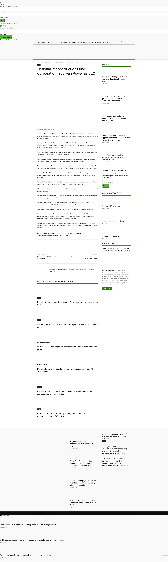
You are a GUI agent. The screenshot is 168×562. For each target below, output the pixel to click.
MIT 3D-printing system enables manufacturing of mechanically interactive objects (83, 483)
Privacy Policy (120, 513)
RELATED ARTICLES (45, 281)
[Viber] (66, 81)
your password (4, 17)
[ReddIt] (62, 81)
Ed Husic (63, 233)
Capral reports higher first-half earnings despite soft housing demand (114, 79)
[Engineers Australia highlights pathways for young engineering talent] (84, 436)
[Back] (0, 3)
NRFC (61, 235)
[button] (129, 57)
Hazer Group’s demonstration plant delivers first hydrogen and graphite (84, 258)
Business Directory (109, 194)
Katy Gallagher (77, 233)
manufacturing (82, 134)
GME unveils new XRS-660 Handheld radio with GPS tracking (50, 258)
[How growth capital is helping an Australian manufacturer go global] (116, 260)
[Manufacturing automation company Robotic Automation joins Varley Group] (67, 292)
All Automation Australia (112, 236)
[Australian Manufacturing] (49, 49)
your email (3, 34)
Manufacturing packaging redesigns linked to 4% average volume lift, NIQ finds (114, 157)
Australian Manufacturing (49, 233)
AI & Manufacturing (42, 364)
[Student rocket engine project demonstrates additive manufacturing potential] (67, 336)
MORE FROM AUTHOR (64, 281)
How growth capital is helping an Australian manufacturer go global (116, 250)
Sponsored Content (108, 270)
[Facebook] (121, 42)
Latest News (107, 65)
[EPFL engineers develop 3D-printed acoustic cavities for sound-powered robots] (116, 91)
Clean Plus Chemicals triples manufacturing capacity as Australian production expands (82, 463)
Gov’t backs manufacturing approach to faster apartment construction (114, 118)
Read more (106, 288)
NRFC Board (67, 235)
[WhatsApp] (70, 81)
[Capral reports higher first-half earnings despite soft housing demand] (116, 72)
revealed (95, 136)
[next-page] (39, 420)
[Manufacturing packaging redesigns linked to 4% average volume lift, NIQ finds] (116, 150)
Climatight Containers (111, 206)
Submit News (93, 513)
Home (38, 62)
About (80, 513)
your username (4, 12)
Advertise (85, 513)
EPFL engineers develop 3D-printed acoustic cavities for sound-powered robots (113, 98)
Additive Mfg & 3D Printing (44, 342)
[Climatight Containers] (116, 201)
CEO (58, 233)
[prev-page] (37, 420)
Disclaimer (3, 25)
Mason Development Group (113, 221)
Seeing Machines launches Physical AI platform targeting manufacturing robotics (114, 448)
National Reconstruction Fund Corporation (48, 235)
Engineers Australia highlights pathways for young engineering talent (82, 443)
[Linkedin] (125, 42)
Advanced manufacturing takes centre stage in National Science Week (83, 502)
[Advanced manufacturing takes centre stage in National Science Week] (84, 495)
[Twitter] (130, 42)
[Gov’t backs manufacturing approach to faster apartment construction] (116, 111)
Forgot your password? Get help (9, 23)
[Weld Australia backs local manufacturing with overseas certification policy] (67, 314)
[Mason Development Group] (116, 216)
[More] (74, 81)
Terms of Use (112, 513)
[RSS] (128, 42)
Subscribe (106, 186)
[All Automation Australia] (116, 231)
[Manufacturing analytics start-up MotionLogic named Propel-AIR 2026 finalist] (67, 358)
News (43, 62)
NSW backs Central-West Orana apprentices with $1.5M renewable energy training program (116, 137)
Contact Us (128, 513)
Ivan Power (69, 233)
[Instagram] (123, 42)
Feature (39, 387)
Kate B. (40, 77)
